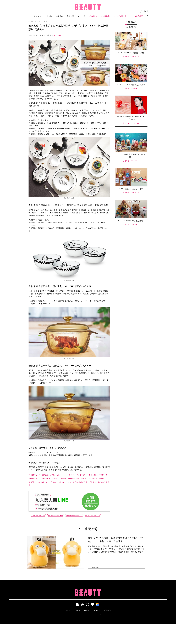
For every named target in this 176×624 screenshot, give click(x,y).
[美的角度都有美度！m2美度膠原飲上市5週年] (131, 104)
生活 (36, 21)
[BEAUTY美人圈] (88, 7)
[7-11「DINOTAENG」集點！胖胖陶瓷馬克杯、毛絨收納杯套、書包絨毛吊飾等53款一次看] (131, 209)
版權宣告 (97, 610)
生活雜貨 (44, 21)
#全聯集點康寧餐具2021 (74, 515)
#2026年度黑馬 (136, 16)
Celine (59, 35)
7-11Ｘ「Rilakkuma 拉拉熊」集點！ (131, 53)
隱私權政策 (108, 610)
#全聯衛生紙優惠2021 (92, 515)
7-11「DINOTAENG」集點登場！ (131, 221)
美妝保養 (37, 16)
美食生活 (70, 16)
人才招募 (77, 610)
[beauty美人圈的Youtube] (83, 604)
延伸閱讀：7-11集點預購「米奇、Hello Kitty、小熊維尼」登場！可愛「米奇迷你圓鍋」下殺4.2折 (68, 475)
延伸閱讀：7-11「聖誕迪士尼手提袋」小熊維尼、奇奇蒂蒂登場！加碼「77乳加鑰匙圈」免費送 (67, 479)
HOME (31, 21)
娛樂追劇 (59, 16)
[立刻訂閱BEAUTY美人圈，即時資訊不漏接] (69, 501)
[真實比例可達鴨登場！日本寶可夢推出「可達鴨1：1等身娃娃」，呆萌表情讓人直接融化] (55, 552)
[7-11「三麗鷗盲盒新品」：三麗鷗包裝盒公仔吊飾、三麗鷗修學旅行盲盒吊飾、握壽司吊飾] (131, 177)
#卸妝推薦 (105, 16)
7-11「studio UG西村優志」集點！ (131, 85)
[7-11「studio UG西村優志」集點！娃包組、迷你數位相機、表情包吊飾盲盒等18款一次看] (131, 73)
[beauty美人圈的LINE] (92, 604)
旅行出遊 (81, 16)
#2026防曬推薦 (120, 16)
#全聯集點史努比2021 (55, 515)
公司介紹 (67, 610)
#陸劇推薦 (93, 16)
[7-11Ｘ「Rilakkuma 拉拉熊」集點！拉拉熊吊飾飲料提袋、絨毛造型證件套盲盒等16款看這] (131, 41)
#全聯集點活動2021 (38, 515)
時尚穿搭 (48, 16)
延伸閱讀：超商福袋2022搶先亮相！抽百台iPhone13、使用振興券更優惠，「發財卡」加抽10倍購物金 (69, 483)
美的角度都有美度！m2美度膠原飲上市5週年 (131, 118)
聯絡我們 (87, 610)
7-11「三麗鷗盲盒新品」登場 (131, 189)
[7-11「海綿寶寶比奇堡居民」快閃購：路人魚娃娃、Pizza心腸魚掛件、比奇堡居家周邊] (131, 142)
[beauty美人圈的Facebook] (78, 604)
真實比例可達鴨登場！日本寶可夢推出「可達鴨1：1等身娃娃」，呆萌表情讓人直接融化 (116, 540)
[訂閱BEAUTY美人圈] (97, 604)
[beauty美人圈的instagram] (88, 604)
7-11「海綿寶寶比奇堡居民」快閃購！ (131, 155)
